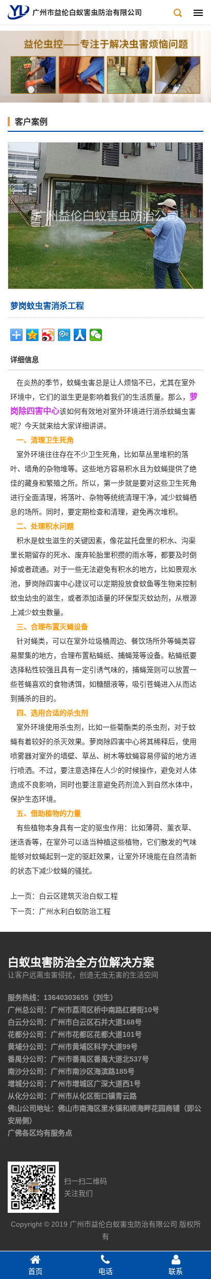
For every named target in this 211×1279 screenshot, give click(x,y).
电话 (105, 1271)
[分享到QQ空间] (32, 335)
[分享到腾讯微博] (64, 335)
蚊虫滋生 (52, 540)
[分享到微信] (96, 335)
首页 (35, 1271)
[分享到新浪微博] (48, 335)
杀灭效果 (67, 741)
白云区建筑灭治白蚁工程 (78, 896)
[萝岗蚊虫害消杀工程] (105, 215)
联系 (175, 1271)
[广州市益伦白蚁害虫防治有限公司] (74, 12)
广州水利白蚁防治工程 (75, 911)
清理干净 (139, 497)
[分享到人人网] (80, 335)
